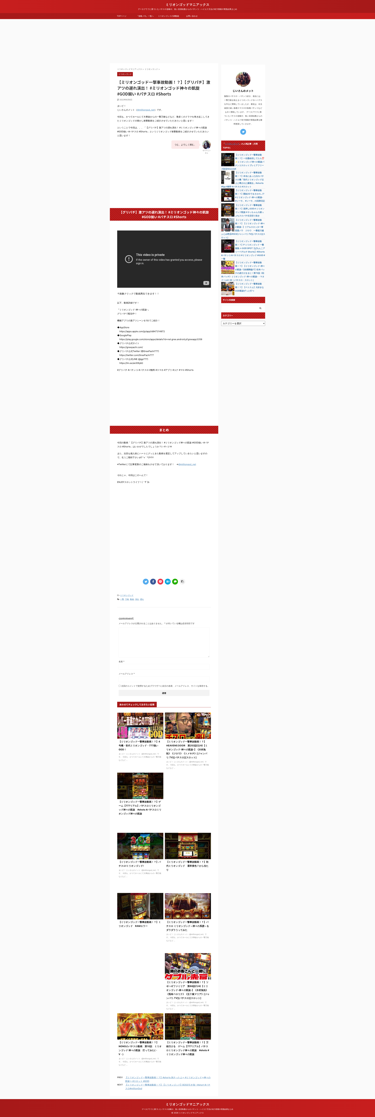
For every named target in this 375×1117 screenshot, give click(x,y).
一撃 (122, 599)
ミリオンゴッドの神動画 (168, 16)
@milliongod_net (146, 109)
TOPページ (121, 16)
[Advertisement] (187, 41)
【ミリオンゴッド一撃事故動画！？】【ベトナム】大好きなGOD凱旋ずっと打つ (249, 287)
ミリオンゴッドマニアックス (187, 4)
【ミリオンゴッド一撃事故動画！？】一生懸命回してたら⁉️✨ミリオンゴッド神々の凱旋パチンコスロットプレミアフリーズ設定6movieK (242, 161)
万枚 (127, 599)
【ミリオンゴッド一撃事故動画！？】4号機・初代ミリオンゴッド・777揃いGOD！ (139, 745)
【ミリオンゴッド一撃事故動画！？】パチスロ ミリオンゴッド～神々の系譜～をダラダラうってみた (187, 926)
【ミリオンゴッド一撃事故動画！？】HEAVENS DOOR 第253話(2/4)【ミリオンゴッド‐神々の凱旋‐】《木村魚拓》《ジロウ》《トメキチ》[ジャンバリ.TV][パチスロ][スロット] (187, 749)
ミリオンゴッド (126, 595)
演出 (137, 599)
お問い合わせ (192, 16)
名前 (121, 661)
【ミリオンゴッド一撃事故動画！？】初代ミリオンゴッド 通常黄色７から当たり (187, 865)
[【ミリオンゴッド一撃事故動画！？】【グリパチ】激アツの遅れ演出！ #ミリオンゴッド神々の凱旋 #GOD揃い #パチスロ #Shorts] (168, 582)
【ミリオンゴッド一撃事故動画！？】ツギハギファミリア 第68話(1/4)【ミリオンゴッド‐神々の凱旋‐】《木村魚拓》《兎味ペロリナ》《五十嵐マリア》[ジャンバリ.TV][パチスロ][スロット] (187, 990)
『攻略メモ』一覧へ (145, 16)
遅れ (142, 599)
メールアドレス (127, 673)
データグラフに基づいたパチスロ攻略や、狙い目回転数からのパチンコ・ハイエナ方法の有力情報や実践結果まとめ (187, 1109)
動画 (132, 599)
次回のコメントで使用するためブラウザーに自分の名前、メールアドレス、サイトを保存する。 (165, 686)
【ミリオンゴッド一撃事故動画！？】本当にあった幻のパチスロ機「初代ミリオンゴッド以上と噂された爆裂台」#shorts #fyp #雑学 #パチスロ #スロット (242, 179)
